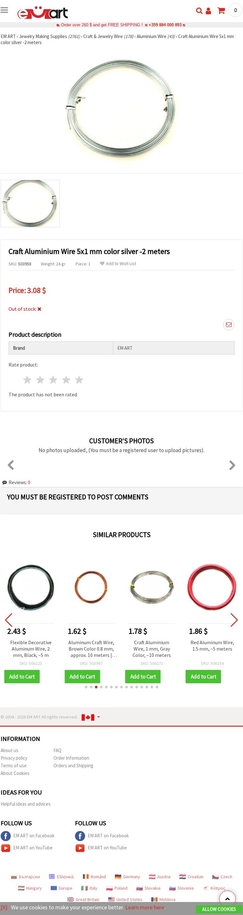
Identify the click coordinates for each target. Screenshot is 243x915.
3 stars (53, 379)
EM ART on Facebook (33, 836)
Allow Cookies (219, 909)
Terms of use (14, 765)
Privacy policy (14, 758)
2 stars (40, 379)
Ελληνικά (65, 876)
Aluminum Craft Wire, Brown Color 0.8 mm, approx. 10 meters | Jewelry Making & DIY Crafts (91, 649)
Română (98, 876)
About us (9, 750)
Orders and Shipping (73, 765)
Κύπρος (218, 888)
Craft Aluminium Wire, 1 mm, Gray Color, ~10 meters (152, 648)
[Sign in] (208, 11)
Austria (164, 876)
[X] (4, 907)
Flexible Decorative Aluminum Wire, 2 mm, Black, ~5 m (31, 648)
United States (129, 899)
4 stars (66, 379)
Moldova (167, 899)
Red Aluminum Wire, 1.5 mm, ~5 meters (212, 645)
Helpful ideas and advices (26, 804)
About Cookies (15, 773)
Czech (226, 876)
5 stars (79, 379)
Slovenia (186, 888)
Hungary (34, 888)
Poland (121, 888)
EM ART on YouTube (33, 848)
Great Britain (87, 899)
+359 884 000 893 (165, 25)
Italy (93, 888)
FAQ (57, 750)
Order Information (71, 758)
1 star (27, 379)
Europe (65, 888)
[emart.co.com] (42, 12)
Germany (131, 876)
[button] (86, 687)
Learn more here (144, 907)
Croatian (195, 876)
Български (29, 876)
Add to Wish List (121, 263)
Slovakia (152, 888)
